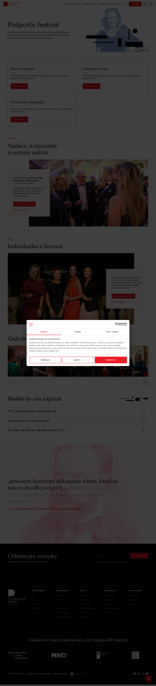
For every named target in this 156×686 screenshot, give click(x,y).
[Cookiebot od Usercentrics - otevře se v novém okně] (117, 324)
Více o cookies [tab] (112, 332)
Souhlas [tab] (43, 332)
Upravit (77, 360)
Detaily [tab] (78, 332)
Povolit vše (110, 360)
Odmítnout (45, 360)
